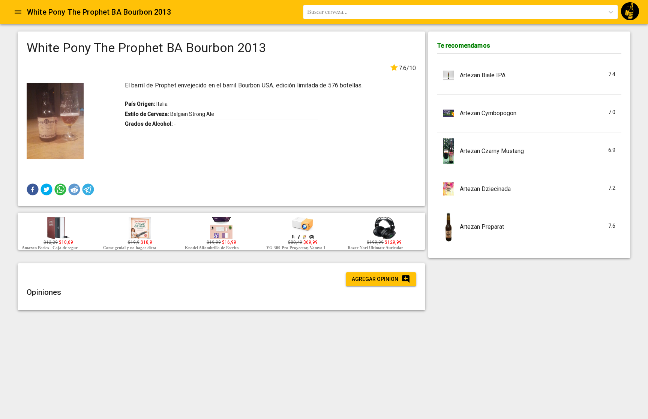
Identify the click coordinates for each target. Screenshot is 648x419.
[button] (33, 189)
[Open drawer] (18, 12)
